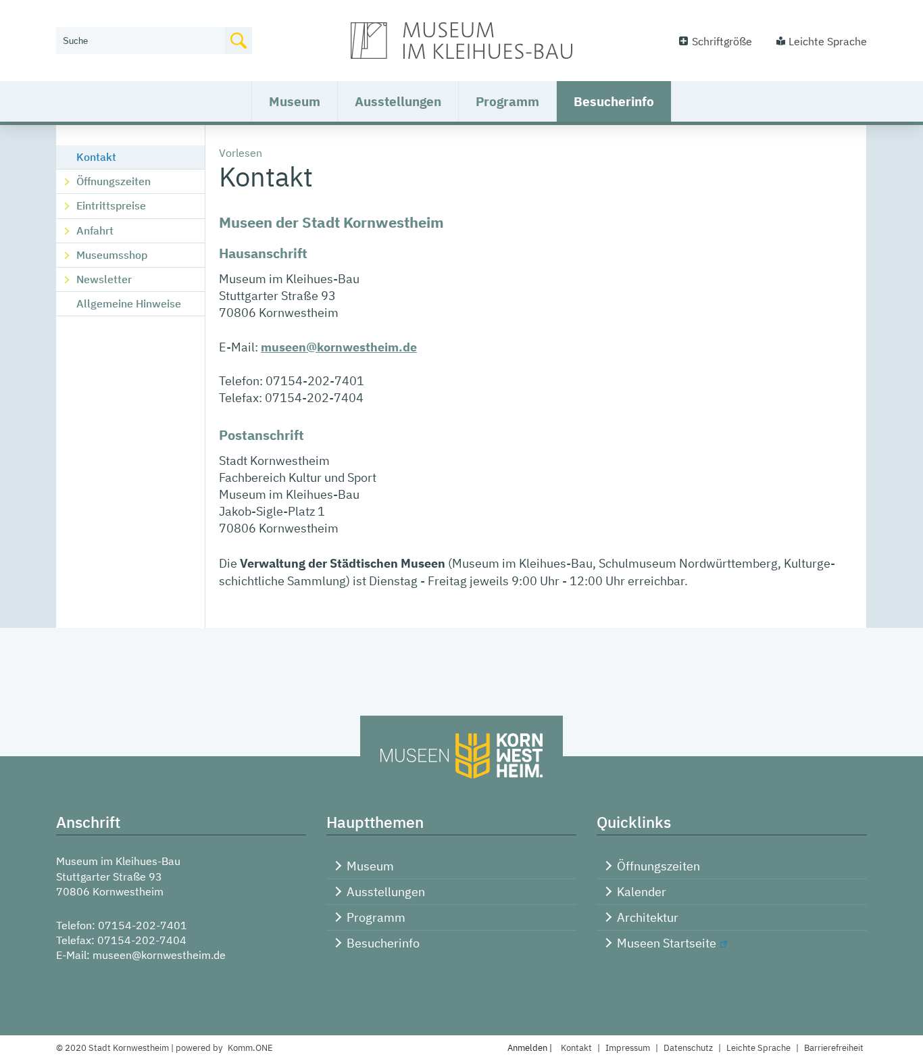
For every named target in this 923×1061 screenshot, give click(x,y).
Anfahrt (95, 230)
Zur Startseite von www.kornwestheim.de (461, 40)
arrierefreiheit (834, 1048)
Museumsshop (111, 255)
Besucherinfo (614, 101)
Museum (294, 101)
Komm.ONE (250, 1048)
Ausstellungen (398, 101)
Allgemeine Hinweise (128, 303)
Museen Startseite (666, 943)
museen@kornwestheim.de (339, 347)
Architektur (647, 917)
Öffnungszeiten (113, 181)
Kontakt (96, 157)
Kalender (641, 891)
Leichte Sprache (828, 41)
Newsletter (104, 279)
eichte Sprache (758, 1048)
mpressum (627, 1048)
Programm (507, 101)
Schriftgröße (722, 41)
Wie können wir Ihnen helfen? (128, 18)
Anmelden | (530, 1048)
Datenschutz (688, 1048)
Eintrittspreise (111, 205)
